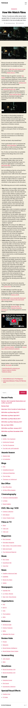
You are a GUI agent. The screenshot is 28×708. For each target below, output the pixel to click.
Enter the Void (15, 306)
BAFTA (5, 607)
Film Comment (7, 539)
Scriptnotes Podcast (8, 442)
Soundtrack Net (7, 562)
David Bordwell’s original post (11, 368)
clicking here (22, 83)
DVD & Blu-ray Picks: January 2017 (11, 428)
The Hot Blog (6, 476)
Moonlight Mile (5, 165)
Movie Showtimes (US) (9, 672)
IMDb (4, 631)
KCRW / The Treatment (9, 439)
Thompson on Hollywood (10, 479)
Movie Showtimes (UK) (9, 669)
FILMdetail (4, 3)
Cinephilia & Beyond (8, 470)
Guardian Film (6, 590)
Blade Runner (11, 73)
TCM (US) (5, 532)
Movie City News (7, 580)
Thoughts (14, 9)
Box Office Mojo (7, 487)
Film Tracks (6, 559)
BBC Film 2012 (13, 69)
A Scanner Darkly (9, 347)
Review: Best (5, 406)
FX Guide (5, 697)
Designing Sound (7, 680)
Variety (5, 583)
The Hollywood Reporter (9, 552)
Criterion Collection (8, 511)
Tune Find (5, 566)
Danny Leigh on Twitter (9, 370)
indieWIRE (5, 576)
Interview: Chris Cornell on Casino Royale (13, 409)
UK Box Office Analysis (9, 490)
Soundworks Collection (9, 686)
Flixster (5, 641)
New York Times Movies (9, 597)
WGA (4, 617)
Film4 (4, 525)
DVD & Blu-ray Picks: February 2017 (11, 422)
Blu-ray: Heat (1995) (7, 425)
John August (6, 659)
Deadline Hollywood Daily (10, 573)
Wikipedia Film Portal (8, 634)
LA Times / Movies (8, 593)
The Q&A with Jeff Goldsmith (11, 448)
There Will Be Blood (15, 94)
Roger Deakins (7, 504)
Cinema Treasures (8, 628)
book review (7, 286)
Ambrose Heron (11, 23)
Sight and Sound (7, 549)
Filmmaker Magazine (8, 542)
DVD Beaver (6, 514)
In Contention (6, 459)
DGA (4, 610)
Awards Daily (6, 456)
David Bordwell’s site (9, 89)
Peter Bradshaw (11, 145)
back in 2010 (14, 295)
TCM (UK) (5, 528)
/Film (4, 466)
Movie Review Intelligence (10, 648)
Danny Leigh (21, 69)
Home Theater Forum (8, 518)
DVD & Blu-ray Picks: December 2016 (12, 431)
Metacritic (5, 645)
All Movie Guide (7, 624)
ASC (4, 604)
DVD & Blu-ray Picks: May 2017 (10, 412)
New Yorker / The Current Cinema (12, 545)
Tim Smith (8, 365)
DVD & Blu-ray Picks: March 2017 (11, 418)
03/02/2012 (21, 23)
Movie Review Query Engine (10, 651)
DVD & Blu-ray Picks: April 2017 (10, 415)
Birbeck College (6, 372)
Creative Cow (6, 694)
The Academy (6, 614)
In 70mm (5, 501)
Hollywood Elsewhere (9, 473)
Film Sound (6, 683)
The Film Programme (8, 445)
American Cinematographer (10, 497)
